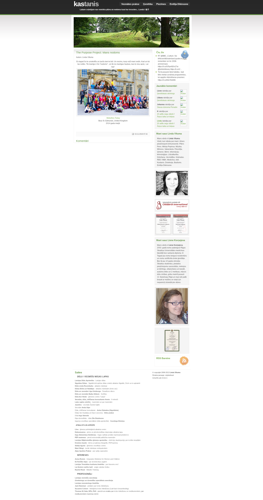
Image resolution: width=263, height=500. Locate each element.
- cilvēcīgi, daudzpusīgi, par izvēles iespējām (107, 440)
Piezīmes (161, 4)
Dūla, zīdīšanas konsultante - (97, 410)
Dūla (82, 415)
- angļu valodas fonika (92, 467)
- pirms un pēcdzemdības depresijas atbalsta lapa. (99, 432)
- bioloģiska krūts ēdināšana (102, 489)
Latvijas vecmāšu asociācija (86, 478)
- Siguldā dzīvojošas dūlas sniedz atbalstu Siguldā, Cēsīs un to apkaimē (107, 383)
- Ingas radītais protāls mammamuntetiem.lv (102, 435)
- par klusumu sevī (96, 464)
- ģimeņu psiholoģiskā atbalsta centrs (90, 429)
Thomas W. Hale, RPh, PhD (85, 491)
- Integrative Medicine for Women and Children (97, 459)
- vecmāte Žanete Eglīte (87, 405)
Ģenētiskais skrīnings (166, 93)
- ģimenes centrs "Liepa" (90, 397)
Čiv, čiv (160, 52)
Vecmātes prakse (130, 4)
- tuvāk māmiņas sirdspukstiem (91, 448)
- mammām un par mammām (93, 402)
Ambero (164, 378)
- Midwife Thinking (87, 470)
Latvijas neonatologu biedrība (87, 483)
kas (86, 4)
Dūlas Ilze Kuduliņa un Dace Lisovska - (94, 413)
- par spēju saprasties (91, 451)
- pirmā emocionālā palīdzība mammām (95, 437)
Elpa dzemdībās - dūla (89, 418)
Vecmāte (82, 407)
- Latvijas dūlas (90, 380)
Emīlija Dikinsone (179, 4)
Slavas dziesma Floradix (167, 107)
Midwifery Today (113, 118)
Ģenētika (148, 4)
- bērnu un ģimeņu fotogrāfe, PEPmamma (96, 443)
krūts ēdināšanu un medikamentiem (127, 491)
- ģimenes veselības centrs (90, 446)
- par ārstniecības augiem (91, 462)
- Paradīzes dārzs (95, 391)
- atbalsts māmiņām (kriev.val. (96, 389)
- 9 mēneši (96, 399)
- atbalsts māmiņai (91, 386)
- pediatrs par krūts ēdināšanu (92, 486)
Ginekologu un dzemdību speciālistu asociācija (94, 480)
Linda (159, 121)
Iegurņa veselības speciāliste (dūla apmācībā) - (99, 421)
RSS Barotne (163, 358)
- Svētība (91, 394)
